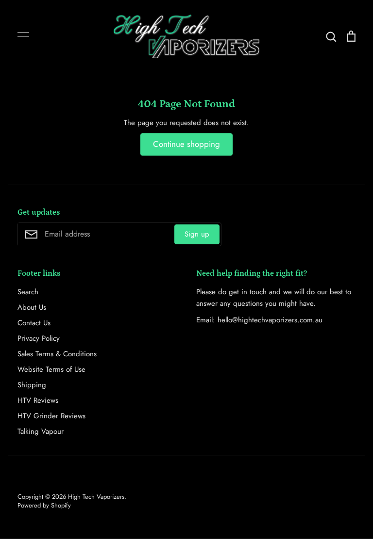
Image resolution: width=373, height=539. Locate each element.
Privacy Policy (38, 338)
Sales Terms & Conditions (57, 354)
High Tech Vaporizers (96, 496)
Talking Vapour (40, 431)
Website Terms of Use (51, 369)
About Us (31, 307)
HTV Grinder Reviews (51, 416)
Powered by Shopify (44, 505)
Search (27, 291)
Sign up (197, 234)
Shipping (31, 385)
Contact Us (34, 322)
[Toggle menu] (23, 36)
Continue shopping (186, 144)
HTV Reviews (37, 400)
